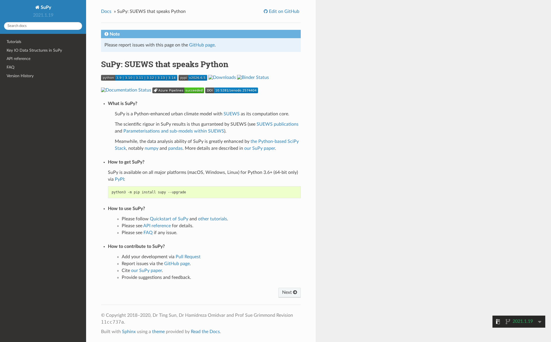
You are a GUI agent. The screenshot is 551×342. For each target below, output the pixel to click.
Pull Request (188, 256)
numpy (151, 148)
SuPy (45, 7)
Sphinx (129, 331)
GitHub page (202, 45)
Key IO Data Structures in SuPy (34, 50)
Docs (106, 11)
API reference (18, 59)
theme (158, 331)
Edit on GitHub (283, 11)
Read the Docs (205, 331)
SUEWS (232, 114)
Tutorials (14, 42)
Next (287, 292)
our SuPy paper (259, 148)
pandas (175, 148)
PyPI (119, 179)
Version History (20, 76)
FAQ (10, 67)
